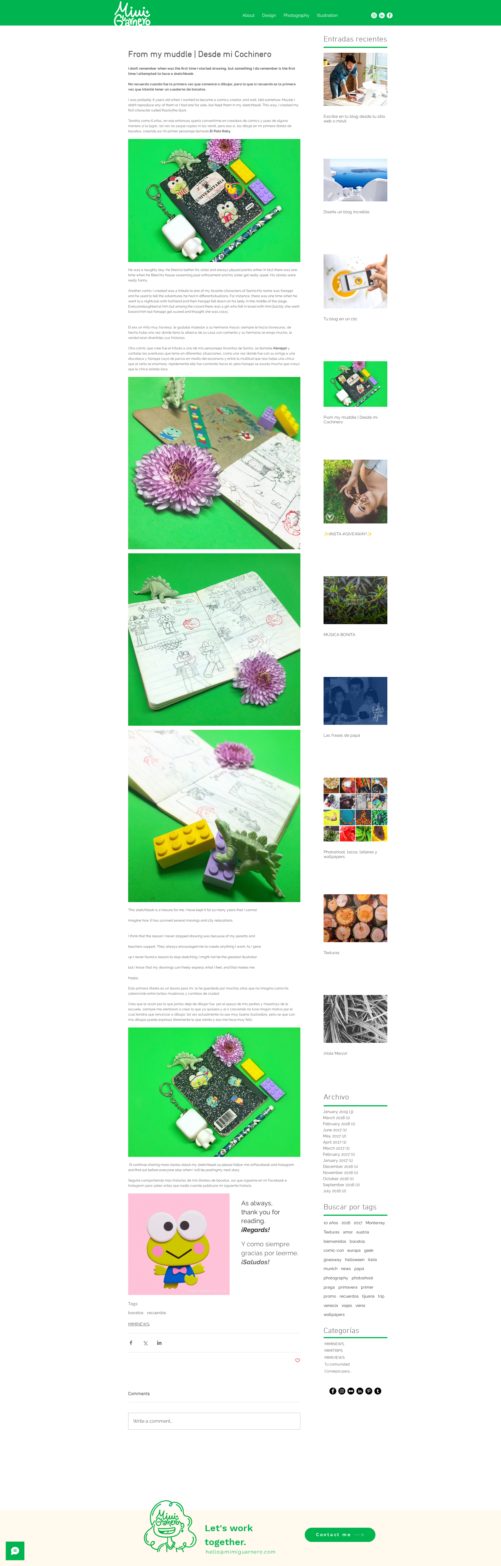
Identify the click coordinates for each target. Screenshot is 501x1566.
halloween (354, 1259)
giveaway (333, 1259)
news (346, 1268)
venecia (331, 1305)
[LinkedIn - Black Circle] (359, 1391)
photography (336, 1278)
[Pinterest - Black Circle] (368, 1391)
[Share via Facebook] (131, 1342)
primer (367, 1287)
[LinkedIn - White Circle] (382, 15)
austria (362, 1232)
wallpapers (334, 1314)
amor (348, 1232)
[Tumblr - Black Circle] (377, 1391)
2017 (358, 1222)
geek (368, 1250)
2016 (346, 1222)
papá (359, 1268)
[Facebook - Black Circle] (332, 1391)
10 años (331, 1222)
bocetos (136, 1312)
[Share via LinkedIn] (159, 1342)
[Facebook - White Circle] (390, 15)
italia (372, 1259)
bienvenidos (335, 1241)
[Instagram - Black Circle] (341, 1391)
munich (330, 1268)
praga (329, 1287)
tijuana (368, 1296)
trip (381, 1296)
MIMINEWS (139, 1324)
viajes (347, 1305)
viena (360, 1305)
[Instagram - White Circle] (374, 15)
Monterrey (375, 1222)
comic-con (334, 1250)
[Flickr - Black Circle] (350, 1391)
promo (330, 1296)
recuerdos (156, 1312)
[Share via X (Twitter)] (145, 1342)
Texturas (332, 1232)
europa (354, 1250)
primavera (347, 1287)
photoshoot (362, 1278)
